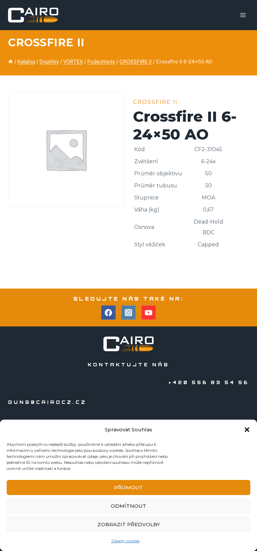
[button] (247, 429)
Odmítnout (128, 506)
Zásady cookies (125, 540)
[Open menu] (243, 15)
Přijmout (128, 487)
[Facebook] (108, 312)
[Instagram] (128, 312)
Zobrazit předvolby (128, 524)
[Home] (10, 61)
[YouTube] (148, 312)
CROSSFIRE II (46, 42)
